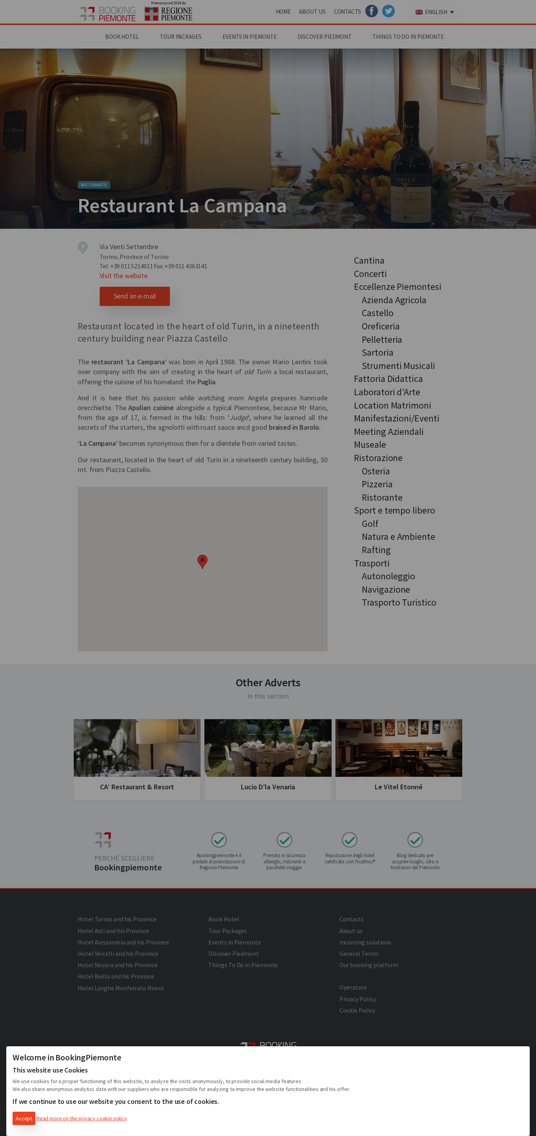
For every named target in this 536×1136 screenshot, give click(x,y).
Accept (24, 1118)
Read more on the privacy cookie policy (81, 1118)
